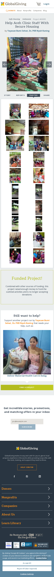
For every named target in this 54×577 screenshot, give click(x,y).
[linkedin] (40, 476)
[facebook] (14, 476)
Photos (34, 95)
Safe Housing (14, 19)
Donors (6, 489)
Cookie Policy (41, 558)
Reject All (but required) (27, 568)
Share (47, 95)
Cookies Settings (27, 574)
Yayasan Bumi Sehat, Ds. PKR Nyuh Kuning (28, 30)
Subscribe (27, 427)
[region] (27, 563)
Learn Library (11, 523)
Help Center (27, 467)
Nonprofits (27, 10)
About (19, 10)
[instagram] (27, 476)
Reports (20, 95)
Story (7, 95)
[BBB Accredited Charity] (27, 545)
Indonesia (27, 19)
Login (46, 4)
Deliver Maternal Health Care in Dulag (27, 375)
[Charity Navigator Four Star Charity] (9, 545)
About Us (8, 514)
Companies (37, 10)
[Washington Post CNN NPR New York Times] (27, 537)
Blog (45, 10)
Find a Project (27, 387)
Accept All (27, 563)
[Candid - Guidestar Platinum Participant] (17, 545)
